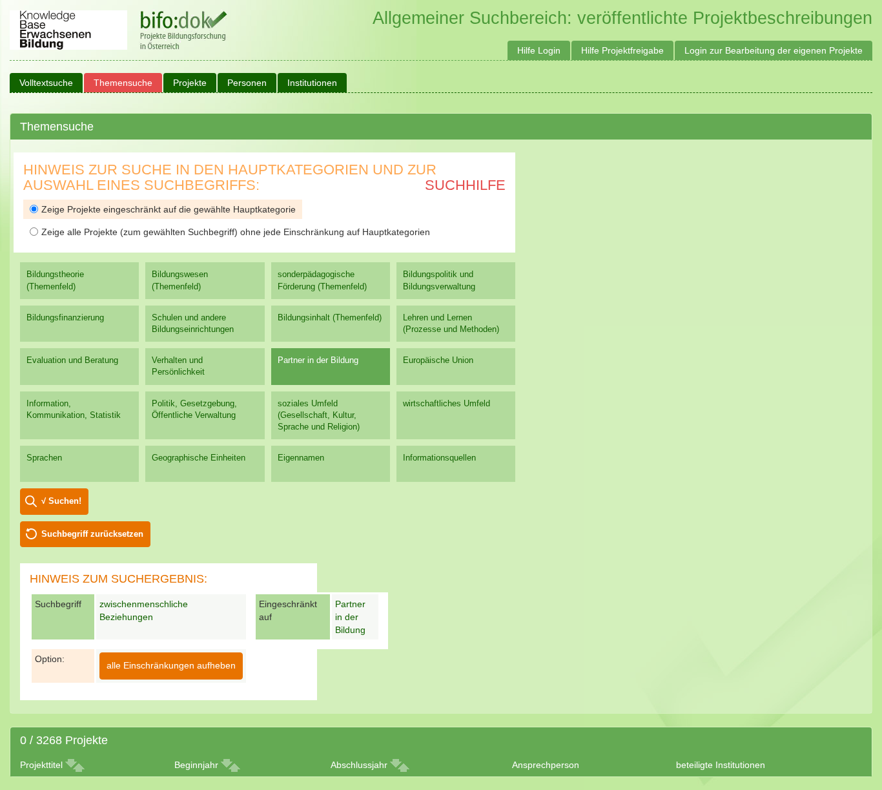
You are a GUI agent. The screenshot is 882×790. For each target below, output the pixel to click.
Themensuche (123, 83)
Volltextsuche (46, 83)
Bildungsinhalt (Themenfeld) (330, 317)
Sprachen (44, 458)
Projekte (190, 83)
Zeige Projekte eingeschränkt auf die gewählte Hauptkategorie (168, 209)
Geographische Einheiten (198, 458)
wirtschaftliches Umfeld (446, 403)
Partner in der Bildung (318, 360)
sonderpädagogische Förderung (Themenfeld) (322, 280)
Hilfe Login (538, 50)
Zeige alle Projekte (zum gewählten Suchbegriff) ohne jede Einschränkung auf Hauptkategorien (235, 232)
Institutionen (312, 83)
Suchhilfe (465, 185)
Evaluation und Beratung (72, 360)
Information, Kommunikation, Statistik (73, 409)
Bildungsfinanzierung (65, 317)
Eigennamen (301, 458)
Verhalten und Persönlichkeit (178, 366)
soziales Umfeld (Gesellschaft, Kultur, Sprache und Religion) (319, 415)
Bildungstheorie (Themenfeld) (55, 280)
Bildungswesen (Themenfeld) (180, 280)
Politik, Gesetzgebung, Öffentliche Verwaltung (194, 409)
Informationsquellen (439, 458)
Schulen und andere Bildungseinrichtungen (193, 323)
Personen (247, 83)
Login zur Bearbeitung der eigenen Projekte (773, 50)
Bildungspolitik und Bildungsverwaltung (439, 280)
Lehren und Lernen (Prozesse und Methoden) (451, 323)
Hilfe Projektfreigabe (622, 50)
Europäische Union (438, 360)
